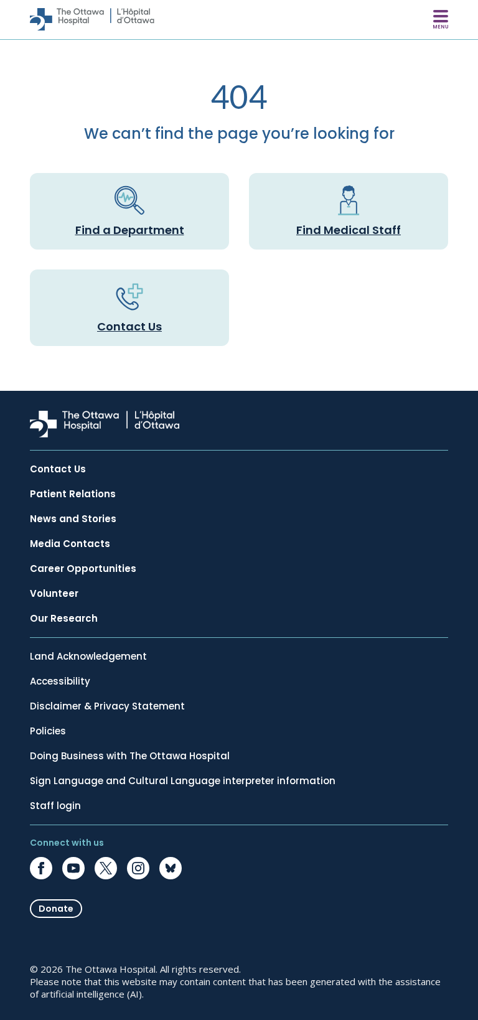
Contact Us (129, 326)
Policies (48, 731)
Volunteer (54, 593)
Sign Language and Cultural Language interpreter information (182, 781)
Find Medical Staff (348, 230)
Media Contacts (70, 544)
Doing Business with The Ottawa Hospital (130, 756)
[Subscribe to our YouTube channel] (73, 868)
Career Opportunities (83, 569)
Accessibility (60, 681)
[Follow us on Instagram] (138, 868)
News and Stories (73, 519)
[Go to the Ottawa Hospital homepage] (92, 19)
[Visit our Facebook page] (41, 868)
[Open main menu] (440, 19)
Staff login (55, 806)
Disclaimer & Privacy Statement (107, 706)
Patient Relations (73, 494)
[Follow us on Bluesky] (170, 868)
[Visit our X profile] (106, 868)
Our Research (64, 618)
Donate (56, 908)
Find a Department (129, 230)
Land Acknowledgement (88, 656)
